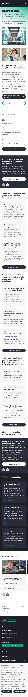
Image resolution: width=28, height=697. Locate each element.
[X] (6, 645)
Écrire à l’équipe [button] (11, 634)
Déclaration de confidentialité (13, 688)
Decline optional (19, 691)
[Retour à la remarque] (8, 608)
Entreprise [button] (5, 652)
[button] (21, 3)
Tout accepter (7, 691)
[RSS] (21, 645)
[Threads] (12, 645)
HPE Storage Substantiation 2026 (10, 612)
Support (7, 630)
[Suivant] (7, 184)
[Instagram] (9, 645)
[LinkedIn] (3, 645)
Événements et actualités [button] (9, 660)
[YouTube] (18, 645)
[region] (14, 171)
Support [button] (4, 656)
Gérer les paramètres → (7, 694)
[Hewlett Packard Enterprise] (5, 3)
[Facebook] (15, 645)
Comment (7, 627)
